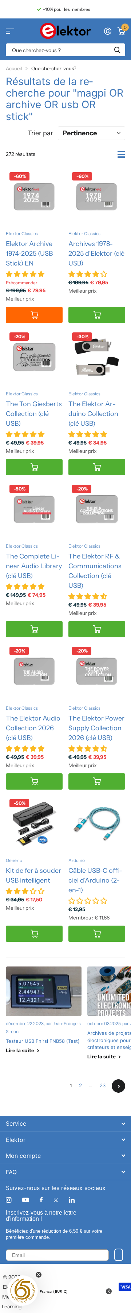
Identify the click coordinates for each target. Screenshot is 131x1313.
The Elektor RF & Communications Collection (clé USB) (95, 571)
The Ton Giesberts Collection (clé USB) (34, 414)
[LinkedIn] (72, 1200)
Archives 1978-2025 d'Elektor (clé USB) (96, 253)
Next (118, 1086)
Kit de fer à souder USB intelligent (33, 875)
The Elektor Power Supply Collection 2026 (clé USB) (96, 728)
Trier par (40, 133)
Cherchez (117, 49)
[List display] (121, 154)
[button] (22, 1290)
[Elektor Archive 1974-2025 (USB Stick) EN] (34, 197)
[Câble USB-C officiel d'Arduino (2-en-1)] (96, 823)
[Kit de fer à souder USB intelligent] (34, 823)
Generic (14, 860)
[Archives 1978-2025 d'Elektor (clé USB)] (96, 197)
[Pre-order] (34, 315)
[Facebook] (41, 1200)
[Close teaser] (38, 1275)
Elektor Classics (22, 233)
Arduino (76, 860)
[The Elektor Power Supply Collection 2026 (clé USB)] (96, 671)
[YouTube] (25, 1200)
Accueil (14, 68)
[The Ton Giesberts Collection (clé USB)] (34, 357)
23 (103, 1085)
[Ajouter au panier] (96, 315)
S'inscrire (118, 1255)
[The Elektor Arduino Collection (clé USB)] (96, 357)
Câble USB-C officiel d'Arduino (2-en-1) (95, 880)
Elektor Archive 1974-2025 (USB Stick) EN (29, 253)
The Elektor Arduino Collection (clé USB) (93, 414)
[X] (55, 1200)
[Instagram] (8, 1200)
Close (65, 1123)
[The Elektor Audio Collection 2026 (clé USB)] (34, 671)
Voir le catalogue (10, 31)
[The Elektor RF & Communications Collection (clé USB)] (96, 509)
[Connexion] (107, 31)
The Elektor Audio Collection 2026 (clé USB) (33, 728)
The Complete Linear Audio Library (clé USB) (34, 566)
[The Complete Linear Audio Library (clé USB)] (34, 509)
